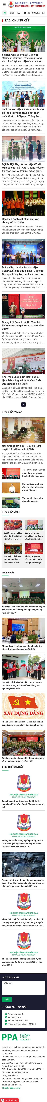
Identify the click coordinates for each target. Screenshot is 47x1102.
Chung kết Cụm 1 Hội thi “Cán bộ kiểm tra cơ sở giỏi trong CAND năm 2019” (23, 325)
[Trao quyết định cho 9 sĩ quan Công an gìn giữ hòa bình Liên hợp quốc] (11, 473)
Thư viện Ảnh (11, 511)
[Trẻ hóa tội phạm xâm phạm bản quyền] (11, 502)
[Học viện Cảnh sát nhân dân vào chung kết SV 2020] (23, 203)
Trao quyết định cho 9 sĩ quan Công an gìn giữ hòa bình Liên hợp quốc (33, 473)
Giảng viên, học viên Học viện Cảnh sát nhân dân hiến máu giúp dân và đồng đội (34, 539)
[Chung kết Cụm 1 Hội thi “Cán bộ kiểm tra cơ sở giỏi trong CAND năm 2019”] (23, 306)
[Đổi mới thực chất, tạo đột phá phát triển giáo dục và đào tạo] (11, 487)
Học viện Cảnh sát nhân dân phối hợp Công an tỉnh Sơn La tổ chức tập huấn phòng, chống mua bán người (23, 609)
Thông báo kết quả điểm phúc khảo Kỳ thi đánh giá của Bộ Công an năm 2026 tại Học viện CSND (22, 962)
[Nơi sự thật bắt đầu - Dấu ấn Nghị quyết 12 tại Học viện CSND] (23, 430)
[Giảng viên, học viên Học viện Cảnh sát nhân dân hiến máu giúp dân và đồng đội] (34, 525)
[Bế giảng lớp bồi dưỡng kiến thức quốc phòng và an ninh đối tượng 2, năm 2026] (23, 743)
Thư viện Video (12, 411)
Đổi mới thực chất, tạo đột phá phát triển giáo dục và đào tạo (32, 487)
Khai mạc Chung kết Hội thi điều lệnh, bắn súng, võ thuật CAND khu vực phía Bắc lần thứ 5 (22, 380)
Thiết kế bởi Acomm (11, 1088)
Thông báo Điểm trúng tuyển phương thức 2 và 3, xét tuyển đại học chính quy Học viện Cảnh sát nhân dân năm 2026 (22, 843)
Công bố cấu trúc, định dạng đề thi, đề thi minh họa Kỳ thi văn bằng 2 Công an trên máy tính (23, 804)
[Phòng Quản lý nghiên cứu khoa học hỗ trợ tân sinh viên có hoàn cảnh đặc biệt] (23, 630)
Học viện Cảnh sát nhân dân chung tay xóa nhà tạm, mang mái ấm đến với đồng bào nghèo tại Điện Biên (22, 685)
